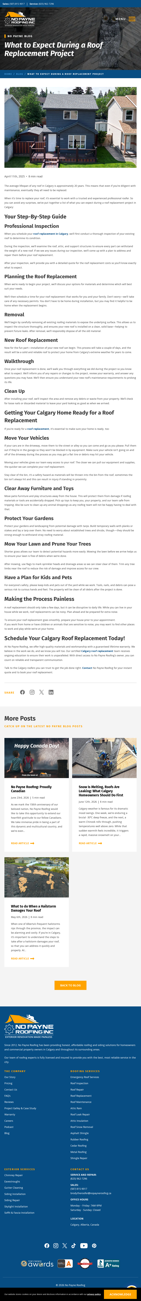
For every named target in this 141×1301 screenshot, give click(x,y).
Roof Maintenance (80, 1102)
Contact (87, 668)
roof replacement (38, 428)
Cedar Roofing (78, 1145)
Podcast (8, 1127)
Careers (8, 1120)
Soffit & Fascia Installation (19, 1212)
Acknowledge (120, 1294)
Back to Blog (70, 985)
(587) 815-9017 (17, 3)
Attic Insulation (79, 1120)
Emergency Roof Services (84, 1077)
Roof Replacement (81, 1095)
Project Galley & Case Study (20, 1108)
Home (8, 74)
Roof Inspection (79, 1083)
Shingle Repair (78, 1158)
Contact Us (10, 1089)
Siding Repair (12, 1200)
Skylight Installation (16, 1206)
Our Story (9, 1077)
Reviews (9, 1102)
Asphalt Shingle (79, 1133)
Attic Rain (76, 1108)
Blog (19, 74)
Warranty (9, 1114)
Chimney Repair (13, 1175)
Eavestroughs (12, 1181)
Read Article (20, 843)
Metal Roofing (78, 1152)
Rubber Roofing (79, 1139)
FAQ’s (7, 1095)
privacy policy (94, 1294)
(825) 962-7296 (46, 3)
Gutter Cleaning (13, 1187)
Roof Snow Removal (81, 1127)
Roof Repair (77, 1089)
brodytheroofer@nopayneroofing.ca (90, 1193)
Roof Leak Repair (80, 1114)
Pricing (8, 1083)
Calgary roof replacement (97, 651)
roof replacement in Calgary (50, 233)
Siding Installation (15, 1194)
